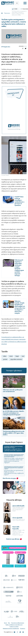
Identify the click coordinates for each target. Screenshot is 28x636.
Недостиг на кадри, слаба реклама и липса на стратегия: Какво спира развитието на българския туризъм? (14, 455)
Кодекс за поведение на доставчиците (14, 624)
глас (23, 356)
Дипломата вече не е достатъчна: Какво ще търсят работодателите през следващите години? (13, 467)
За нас (5, 622)
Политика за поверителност (17, 622)
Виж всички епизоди (9, 478)
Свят (5, 386)
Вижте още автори (13, 539)
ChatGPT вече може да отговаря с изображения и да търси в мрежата (19, 201)
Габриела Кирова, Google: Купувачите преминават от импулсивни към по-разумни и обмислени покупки (20, 307)
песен (11, 356)
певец (4, 356)
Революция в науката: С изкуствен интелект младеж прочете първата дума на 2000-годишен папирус (19, 267)
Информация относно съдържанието (11, 628)
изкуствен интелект (16, 359)
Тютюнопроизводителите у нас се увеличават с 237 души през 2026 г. (13, 433)
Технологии (7, 13)
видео (17, 356)
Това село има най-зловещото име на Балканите (13, 390)
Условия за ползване (14, 626)
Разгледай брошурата (17, 548)
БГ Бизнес (6, 428)
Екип (9, 622)
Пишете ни (22, 628)
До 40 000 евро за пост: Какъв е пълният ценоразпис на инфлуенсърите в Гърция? (13, 413)
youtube (5, 359)
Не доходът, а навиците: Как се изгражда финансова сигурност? (13, 447)
